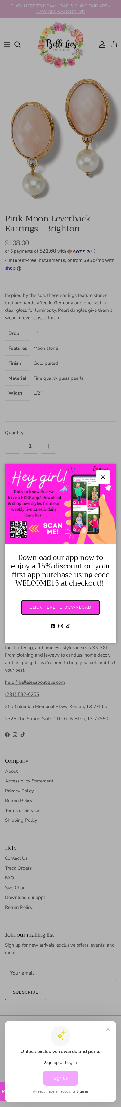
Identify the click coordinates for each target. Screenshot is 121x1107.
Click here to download (60, 607)
